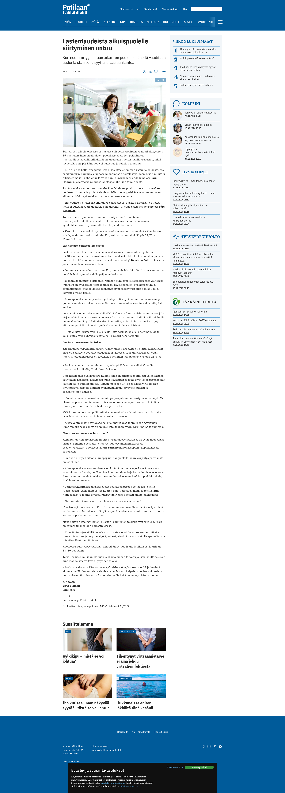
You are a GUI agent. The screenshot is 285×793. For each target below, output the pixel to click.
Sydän (67, 22)
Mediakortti (126, 9)
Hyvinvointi (204, 22)
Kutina (69, 678)
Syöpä (95, 22)
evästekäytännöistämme (113, 783)
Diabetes (136, 22)
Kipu (123, 22)
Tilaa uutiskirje (169, 9)
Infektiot (109, 22)
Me (138, 9)
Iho (165, 22)
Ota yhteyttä (150, 9)
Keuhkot (81, 22)
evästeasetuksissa (129, 786)
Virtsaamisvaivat (127, 632)
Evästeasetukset (175, 767)
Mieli (175, 22)
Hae (185, 9)
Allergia (153, 22)
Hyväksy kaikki (199, 767)
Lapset (187, 22)
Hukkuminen (125, 678)
